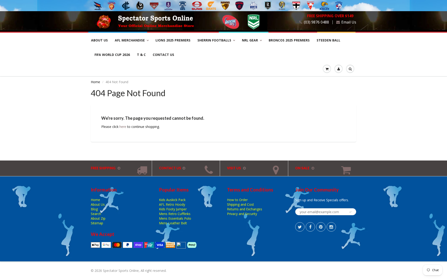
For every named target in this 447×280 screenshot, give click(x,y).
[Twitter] (300, 227)
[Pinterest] (320, 227)
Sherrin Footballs (214, 40)
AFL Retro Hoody (172, 204)
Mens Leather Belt (173, 223)
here (122, 126)
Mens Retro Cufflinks (174, 214)
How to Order (237, 200)
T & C (141, 54)
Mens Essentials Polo (175, 218)
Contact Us (163, 54)
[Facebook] (310, 227)
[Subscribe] (350, 212)
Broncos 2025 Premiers (289, 40)
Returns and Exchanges (244, 209)
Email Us (348, 22)
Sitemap (97, 223)
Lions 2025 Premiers (173, 40)
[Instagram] (331, 227)
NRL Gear (250, 40)
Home (95, 82)
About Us (99, 40)
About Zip (98, 218)
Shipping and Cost (240, 204)
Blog (94, 209)
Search (96, 214)
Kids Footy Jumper (173, 209)
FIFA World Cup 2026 (112, 54)
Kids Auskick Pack (172, 200)
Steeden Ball (328, 40)
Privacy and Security (242, 214)
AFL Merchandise (130, 40)
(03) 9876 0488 (316, 22)
